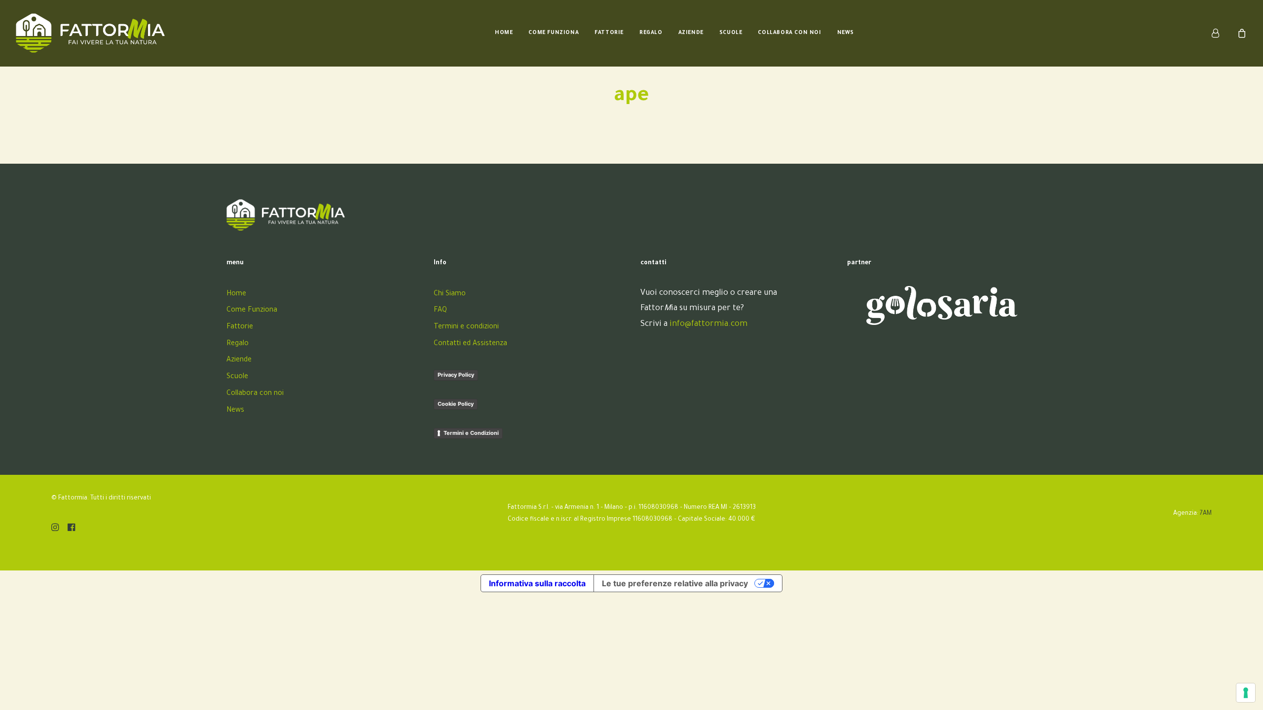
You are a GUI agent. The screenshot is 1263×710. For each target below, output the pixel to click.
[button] (55, 529)
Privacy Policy (456, 374)
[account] (1221, 33)
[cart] (1240, 33)
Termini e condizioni (466, 327)
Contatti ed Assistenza (470, 344)
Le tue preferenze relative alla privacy (675, 583)
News (845, 33)
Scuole (731, 33)
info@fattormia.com (708, 324)
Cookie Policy (456, 403)
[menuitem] (504, 33)
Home (504, 33)
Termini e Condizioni (471, 432)
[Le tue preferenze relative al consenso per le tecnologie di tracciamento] (1245, 692)
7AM (1206, 513)
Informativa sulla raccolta (537, 583)
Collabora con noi (789, 33)
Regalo (651, 33)
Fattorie (609, 33)
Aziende (691, 33)
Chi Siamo (450, 294)
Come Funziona (553, 33)
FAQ (440, 311)
